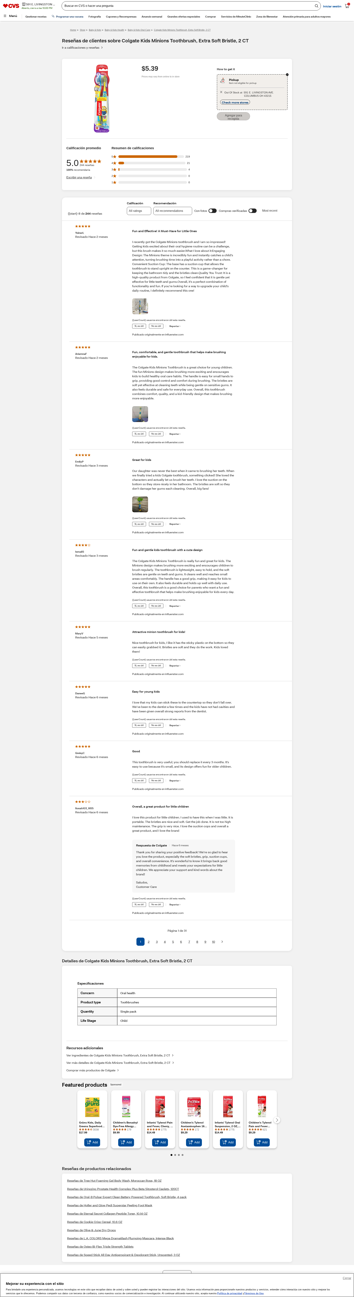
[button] (213, 211)
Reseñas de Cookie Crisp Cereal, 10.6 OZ (94, 1222)
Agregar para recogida (233, 117)
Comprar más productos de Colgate (90, 1070)
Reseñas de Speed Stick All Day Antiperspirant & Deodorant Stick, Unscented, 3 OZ (123, 1255)
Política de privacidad (229, 1293)
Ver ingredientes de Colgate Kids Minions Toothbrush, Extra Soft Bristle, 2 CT (118, 1055)
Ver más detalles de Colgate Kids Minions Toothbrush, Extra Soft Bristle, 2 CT (118, 1063)
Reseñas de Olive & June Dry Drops (91, 1230)
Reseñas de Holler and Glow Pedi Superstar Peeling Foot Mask (109, 1205)
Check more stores (235, 102)
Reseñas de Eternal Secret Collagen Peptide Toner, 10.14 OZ (107, 1213)
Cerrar (347, 1278)
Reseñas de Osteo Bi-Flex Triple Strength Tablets (100, 1246)
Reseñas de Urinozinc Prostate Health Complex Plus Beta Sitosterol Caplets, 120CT (123, 1189)
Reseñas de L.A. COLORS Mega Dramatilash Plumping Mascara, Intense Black (120, 1238)
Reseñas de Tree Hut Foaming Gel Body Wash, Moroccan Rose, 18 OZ (114, 1180)
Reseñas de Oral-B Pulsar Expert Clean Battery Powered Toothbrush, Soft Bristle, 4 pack (127, 1197)
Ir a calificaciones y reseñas (80, 47)
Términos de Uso (254, 1293)
